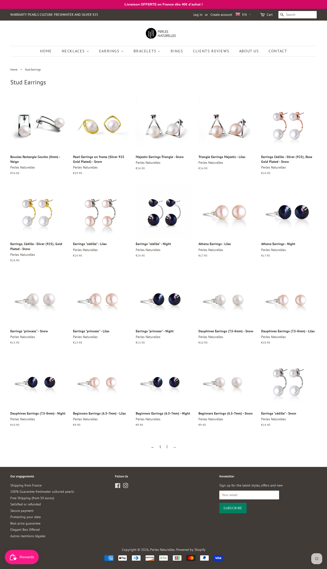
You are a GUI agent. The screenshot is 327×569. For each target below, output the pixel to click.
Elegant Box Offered (25, 529)
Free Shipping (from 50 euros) (32, 498)
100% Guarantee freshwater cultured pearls (42, 491)
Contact (278, 51)
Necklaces (74, 51)
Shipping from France (26, 485)
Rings (177, 51)
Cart (270, 14)
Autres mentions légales (27, 536)
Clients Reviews (211, 51)
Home (46, 51)
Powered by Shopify (190, 549)
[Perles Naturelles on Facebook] (117, 486)
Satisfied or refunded (25, 504)
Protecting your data (25, 517)
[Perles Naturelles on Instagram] (125, 486)
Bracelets (146, 51)
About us (249, 51)
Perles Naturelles (162, 549)
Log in (198, 14)
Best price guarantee (25, 523)
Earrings (110, 51)
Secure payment (22, 511)
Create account (221, 14)
